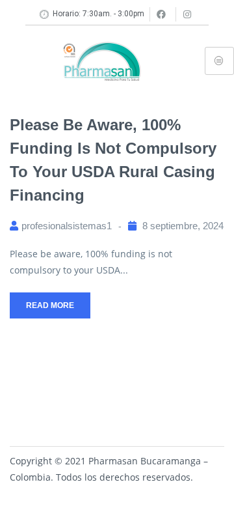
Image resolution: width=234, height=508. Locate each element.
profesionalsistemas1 (66, 225)
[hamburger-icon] (219, 61)
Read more (50, 305)
